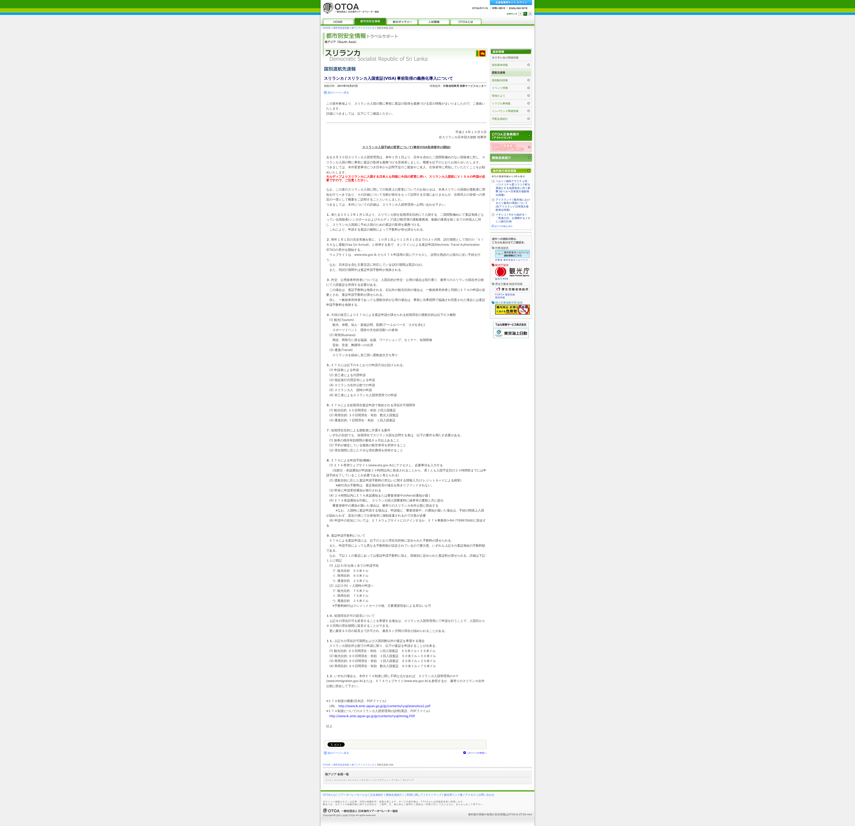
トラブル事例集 (501, 103)
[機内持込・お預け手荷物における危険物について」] (512, 314)
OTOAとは (329, 794)
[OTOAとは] (465, 21)
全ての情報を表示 (504, 226)
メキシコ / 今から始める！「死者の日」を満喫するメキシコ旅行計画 (513, 218)
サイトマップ (433, 794)
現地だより (498, 95)
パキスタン (364, 780)
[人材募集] (434, 21)
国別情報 (500, 297)
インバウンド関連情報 (505, 111)
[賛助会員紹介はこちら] (511, 158)
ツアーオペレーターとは (353, 794)
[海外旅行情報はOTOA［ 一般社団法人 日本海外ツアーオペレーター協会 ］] (350, 11)
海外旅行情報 (476, 814)
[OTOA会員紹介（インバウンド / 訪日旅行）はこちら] (511, 147)
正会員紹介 (376, 794)
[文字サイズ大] (530, 14)
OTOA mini (525, 814)
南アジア (356, 27)
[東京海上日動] (511, 337)
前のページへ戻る (338, 92)
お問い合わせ (486, 794)
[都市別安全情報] (370, 21)
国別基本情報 (500, 65)
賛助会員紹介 (394, 794)
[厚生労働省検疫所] (512, 291)
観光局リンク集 (453, 794)
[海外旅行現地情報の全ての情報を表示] (511, 170)
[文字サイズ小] (520, 14)
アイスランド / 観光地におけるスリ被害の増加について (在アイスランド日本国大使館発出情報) (513, 205)
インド (328, 780)
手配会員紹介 (500, 118)
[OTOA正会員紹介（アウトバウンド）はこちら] (511, 135)
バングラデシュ (380, 780)
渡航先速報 (498, 72)
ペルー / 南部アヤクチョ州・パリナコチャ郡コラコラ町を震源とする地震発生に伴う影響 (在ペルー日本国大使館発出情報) (513, 188)
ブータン (395, 780)
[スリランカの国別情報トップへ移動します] (511, 51)
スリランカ (368, 27)
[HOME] (338, 21)
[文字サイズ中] (525, 14)
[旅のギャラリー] (402, 21)
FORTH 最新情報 (505, 294)
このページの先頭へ (476, 752)
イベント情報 (500, 87)
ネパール (352, 780)
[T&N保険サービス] (511, 326)
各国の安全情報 (496, 814)
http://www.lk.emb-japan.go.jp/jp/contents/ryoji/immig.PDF (372, 716)
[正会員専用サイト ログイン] (511, 2)
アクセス (470, 794)
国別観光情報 (500, 80)
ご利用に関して (413, 794)
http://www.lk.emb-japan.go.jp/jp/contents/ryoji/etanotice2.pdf (384, 706)
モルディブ (407, 780)
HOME (327, 27)
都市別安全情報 (341, 27)
